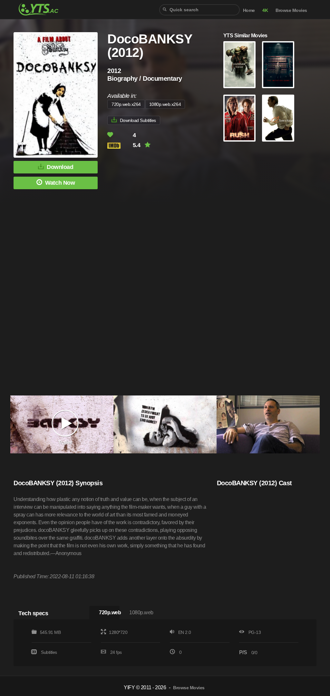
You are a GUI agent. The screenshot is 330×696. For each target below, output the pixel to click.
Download (60, 167)
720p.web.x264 (126, 104)
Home (249, 10)
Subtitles (49, 652)
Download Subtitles (138, 120)
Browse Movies (291, 10)
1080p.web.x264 (165, 104)
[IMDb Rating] (119, 145)
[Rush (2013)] (239, 118)
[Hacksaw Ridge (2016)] (239, 64)
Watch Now (60, 183)
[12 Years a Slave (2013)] (278, 118)
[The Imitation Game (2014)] (278, 64)
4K (265, 10)
